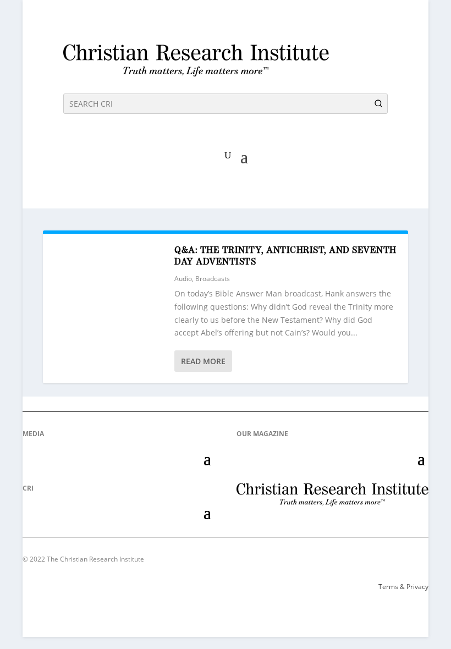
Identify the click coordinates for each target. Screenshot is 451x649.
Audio (183, 278)
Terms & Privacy (403, 586)
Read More (203, 361)
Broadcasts (212, 278)
